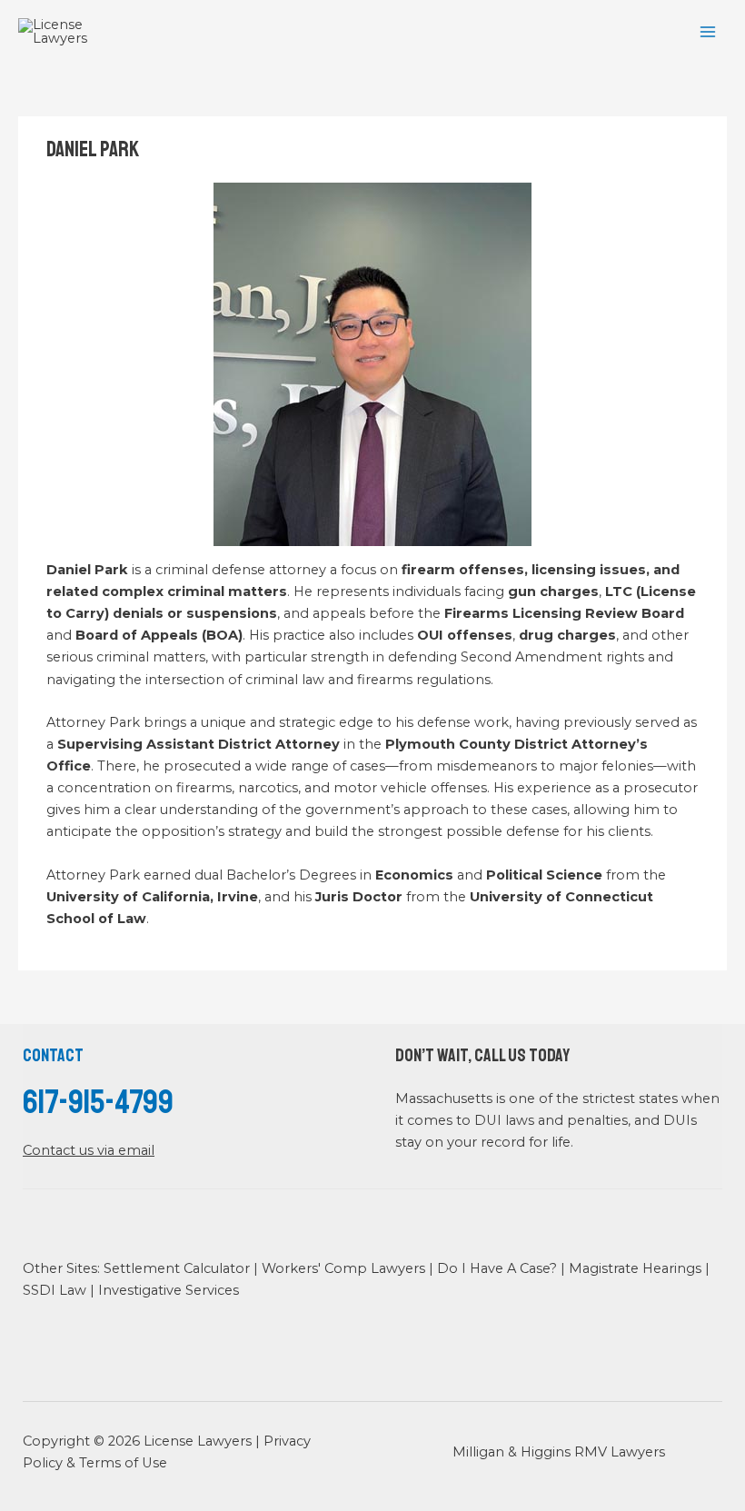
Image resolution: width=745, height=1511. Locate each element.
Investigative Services (168, 1290)
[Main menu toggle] (708, 32)
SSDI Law (54, 1290)
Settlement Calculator (177, 1268)
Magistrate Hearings (635, 1268)
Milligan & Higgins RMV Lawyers (558, 1452)
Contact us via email (88, 1150)
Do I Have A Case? (497, 1268)
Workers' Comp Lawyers (343, 1268)
